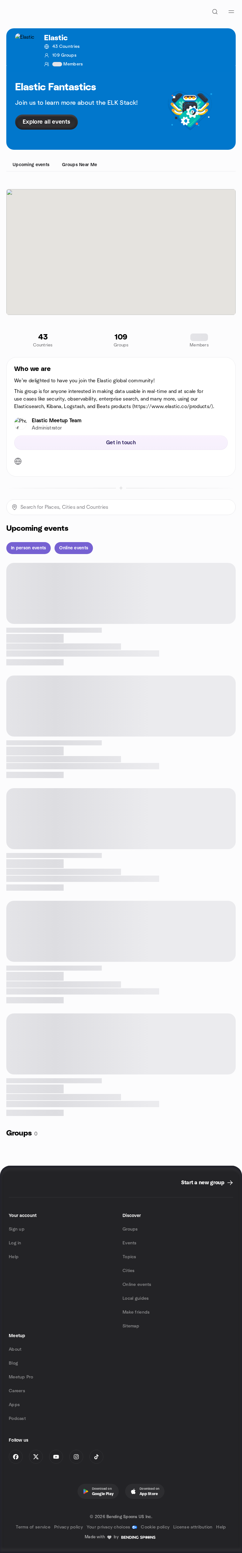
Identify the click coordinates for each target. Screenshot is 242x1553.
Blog (13, 1363)
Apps (14, 1405)
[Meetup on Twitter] (36, 1457)
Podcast (17, 1418)
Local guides (136, 1298)
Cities (129, 1271)
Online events (137, 1284)
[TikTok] (96, 1457)
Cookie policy (155, 1527)
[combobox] (121, 507)
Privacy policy (68, 1527)
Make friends (136, 1312)
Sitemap (131, 1326)
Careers (17, 1391)
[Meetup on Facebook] (16, 1457)
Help (14, 1257)
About (15, 1349)
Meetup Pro (21, 1377)
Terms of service (33, 1527)
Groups (130, 1229)
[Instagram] (76, 1457)
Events (130, 1243)
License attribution (192, 1527)
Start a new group (202, 1182)
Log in (15, 1243)
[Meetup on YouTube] (56, 1457)
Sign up (17, 1229)
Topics (129, 1257)
